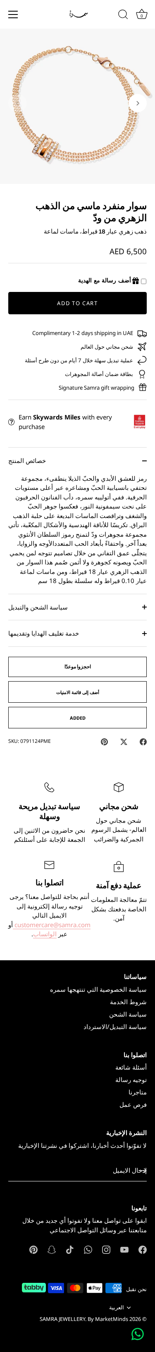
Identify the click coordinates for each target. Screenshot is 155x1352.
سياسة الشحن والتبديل (38, 607)
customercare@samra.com (52, 925)
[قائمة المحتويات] (13, 14)
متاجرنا (138, 1092)
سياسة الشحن (128, 1014)
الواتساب (45, 934)
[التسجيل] (142, 1170)
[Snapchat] (52, 1249)
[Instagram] (106, 1249)
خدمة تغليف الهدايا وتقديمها (43, 633)
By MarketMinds (108, 1319)
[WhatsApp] (88, 1249)
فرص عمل (133, 1104)
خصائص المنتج (27, 460)
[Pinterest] (33, 1249)
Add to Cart (77, 303)
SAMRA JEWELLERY (62, 1319)
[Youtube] (124, 1249)
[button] (17, 103)
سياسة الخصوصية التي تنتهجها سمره (98, 989)
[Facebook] (142, 1249)
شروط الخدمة (128, 1002)
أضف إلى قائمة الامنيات (77, 692)
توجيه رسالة (131, 1079)
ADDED (78, 718)
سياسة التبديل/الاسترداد (115, 1026)
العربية (116, 1307)
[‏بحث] (123, 16)
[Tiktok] (70, 1249)
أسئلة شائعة (131, 1067)
